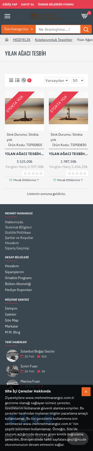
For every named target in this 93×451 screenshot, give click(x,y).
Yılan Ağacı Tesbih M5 (24, 154)
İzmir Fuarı (29, 366)
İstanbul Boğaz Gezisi (38, 351)
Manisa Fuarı (30, 381)
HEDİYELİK (22, 39)
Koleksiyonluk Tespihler (53, 39)
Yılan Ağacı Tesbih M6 (68, 154)
